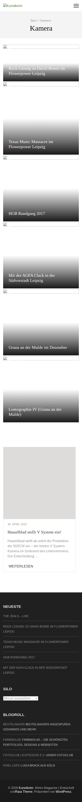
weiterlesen (21, 566)
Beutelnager (14, 724)
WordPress (63, 791)
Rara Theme (23, 791)
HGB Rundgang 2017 (27, 213)
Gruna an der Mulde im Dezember (38, 347)
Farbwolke (12, 739)
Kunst (30, 160)
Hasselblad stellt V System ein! (34, 532)
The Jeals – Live (15, 616)
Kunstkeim (26, 788)
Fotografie (14, 49)
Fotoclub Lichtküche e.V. (24, 755)
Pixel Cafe (11, 765)
